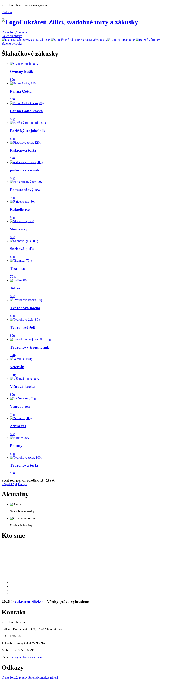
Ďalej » (22, 484)
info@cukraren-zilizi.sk (27, 657)
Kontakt (16, 36)
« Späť (6, 484)
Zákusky (22, 32)
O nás (5, 32)
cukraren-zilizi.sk (29, 601)
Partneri (7, 12)
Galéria (6, 36)
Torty (12, 32)
